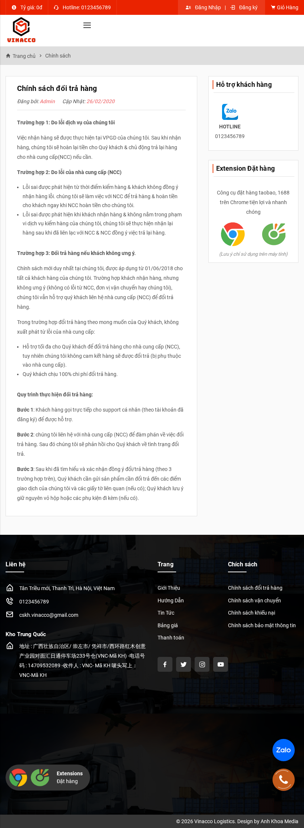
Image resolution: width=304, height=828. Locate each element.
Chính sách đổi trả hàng (255, 588)
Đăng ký (248, 7)
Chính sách (58, 55)
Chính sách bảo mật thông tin (262, 625)
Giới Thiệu (169, 588)
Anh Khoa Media (279, 821)
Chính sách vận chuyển (254, 600)
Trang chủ (24, 56)
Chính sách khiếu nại (251, 613)
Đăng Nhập (208, 7)
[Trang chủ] (21, 31)
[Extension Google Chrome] (233, 234)
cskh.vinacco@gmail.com (48, 615)
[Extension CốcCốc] (274, 234)
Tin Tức (166, 613)
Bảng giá (168, 625)
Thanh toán (171, 638)
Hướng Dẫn (171, 600)
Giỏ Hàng (287, 7)
